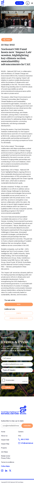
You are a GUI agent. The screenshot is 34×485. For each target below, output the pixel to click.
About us (4, 436)
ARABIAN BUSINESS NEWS (19, 318)
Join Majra (19, 3)
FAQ (19, 436)
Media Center (5, 456)
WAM (18, 304)
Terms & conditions (7, 462)
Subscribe (27, 425)
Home (3, 431)
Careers (20, 431)
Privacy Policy (5, 458)
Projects (4, 448)
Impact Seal (5, 440)
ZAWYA (18, 313)
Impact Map (5, 444)
